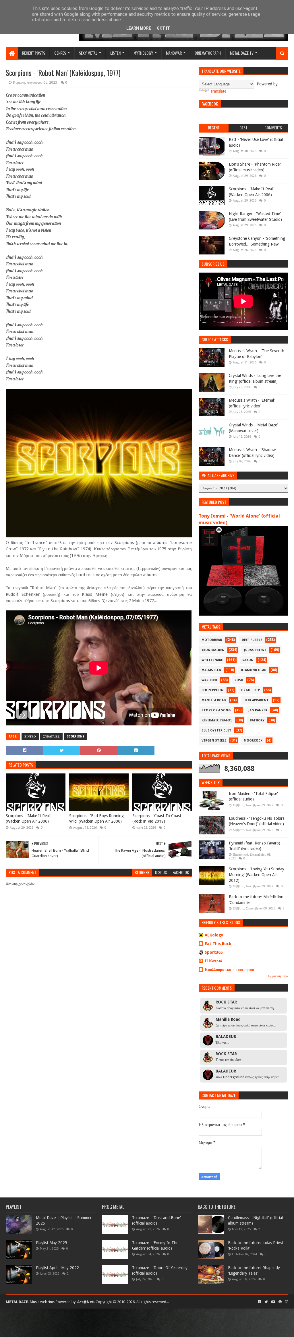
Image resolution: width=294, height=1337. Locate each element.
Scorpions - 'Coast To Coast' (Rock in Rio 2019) (157, 818)
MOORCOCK (253, 740)
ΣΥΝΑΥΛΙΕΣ (51, 736)
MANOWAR (174, 53)
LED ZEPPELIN (213, 690)
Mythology (143, 53)
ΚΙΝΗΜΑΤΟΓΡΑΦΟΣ (217, 720)
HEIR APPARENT (256, 700)
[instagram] (286, 1302)
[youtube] (273, 1302)
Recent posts (33, 53)
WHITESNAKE (212, 660)
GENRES (60, 53)
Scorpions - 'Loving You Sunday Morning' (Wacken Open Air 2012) (256, 874)
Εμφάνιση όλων (278, 976)
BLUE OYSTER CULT (216, 730)
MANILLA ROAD (214, 700)
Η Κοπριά (213, 961)
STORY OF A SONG (216, 710)
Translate (218, 91)
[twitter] (266, 1302)
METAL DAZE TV (242, 53)
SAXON (248, 660)
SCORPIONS (75, 736)
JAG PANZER (257, 710)
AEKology (214, 935)
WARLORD (209, 680)
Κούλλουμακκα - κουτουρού (229, 969)
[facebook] (259, 1302)
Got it (163, 28)
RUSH (239, 680)
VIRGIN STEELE (214, 740)
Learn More (138, 28)
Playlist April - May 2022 (57, 1267)
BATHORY (257, 720)
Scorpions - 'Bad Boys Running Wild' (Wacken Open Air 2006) (96, 818)
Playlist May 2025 (51, 1242)
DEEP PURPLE (252, 640)
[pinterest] (280, 1302)
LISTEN (115, 53)
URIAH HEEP (250, 690)
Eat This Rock (218, 943)
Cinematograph (208, 53)
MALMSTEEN (211, 670)
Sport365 (214, 952)
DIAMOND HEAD (253, 670)
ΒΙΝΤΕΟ (30, 736)
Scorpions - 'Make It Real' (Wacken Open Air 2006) (28, 818)
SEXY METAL (88, 53)
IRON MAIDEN (213, 650)
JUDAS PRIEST (255, 650)
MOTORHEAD (212, 640)
